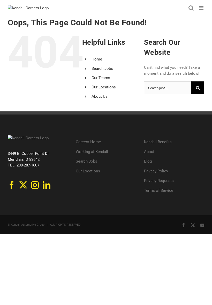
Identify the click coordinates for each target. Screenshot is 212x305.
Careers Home (88, 142)
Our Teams (101, 77)
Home (97, 59)
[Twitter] (23, 185)
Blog (148, 161)
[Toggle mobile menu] (201, 8)
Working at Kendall (92, 151)
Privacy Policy (156, 171)
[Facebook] (12, 185)
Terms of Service (158, 190)
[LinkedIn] (46, 185)
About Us (100, 96)
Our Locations (104, 87)
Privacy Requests (159, 180)
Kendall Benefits (158, 142)
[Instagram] (35, 185)
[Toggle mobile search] (191, 8)
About (149, 151)
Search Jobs (102, 68)
